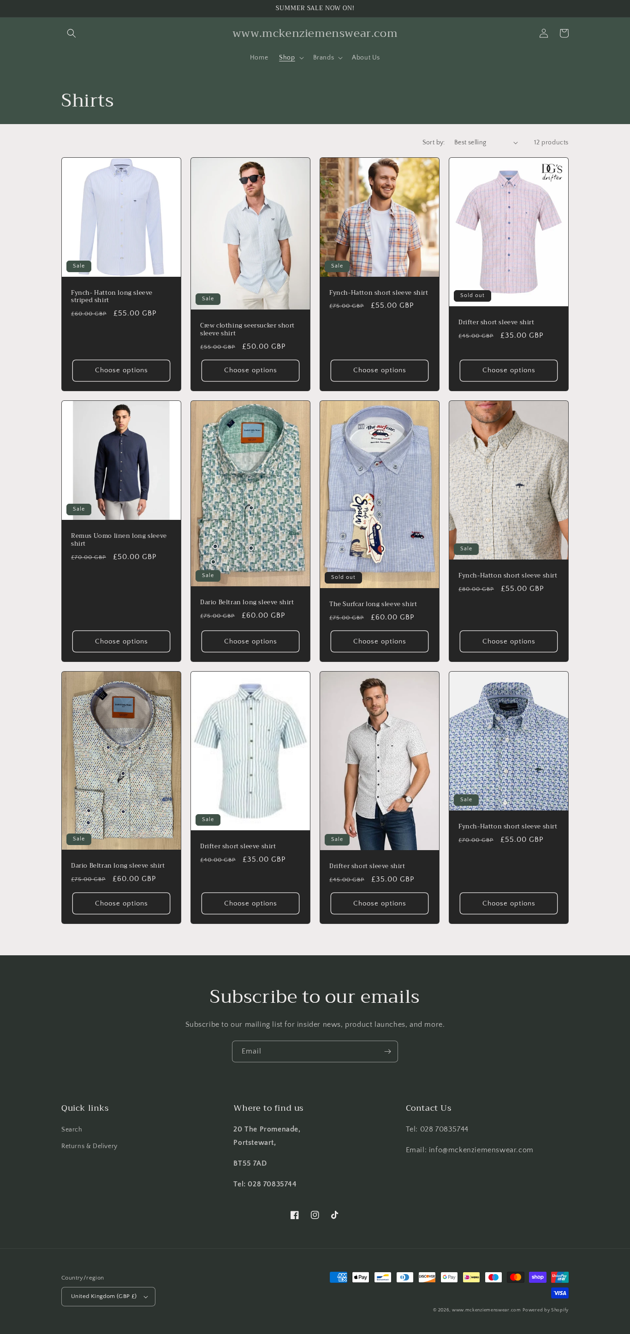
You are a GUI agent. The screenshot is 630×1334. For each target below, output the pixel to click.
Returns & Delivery (89, 1146)
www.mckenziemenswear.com (486, 1310)
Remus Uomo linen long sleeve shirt (119, 540)
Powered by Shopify (546, 1310)
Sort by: (433, 142)
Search (72, 1129)
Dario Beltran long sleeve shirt (247, 603)
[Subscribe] (387, 1051)
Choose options (121, 370)
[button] (71, 33)
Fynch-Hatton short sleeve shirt (378, 293)
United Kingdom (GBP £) (104, 1296)
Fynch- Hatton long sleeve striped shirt (112, 297)
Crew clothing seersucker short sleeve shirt (247, 330)
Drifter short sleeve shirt (496, 323)
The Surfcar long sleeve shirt (373, 604)
